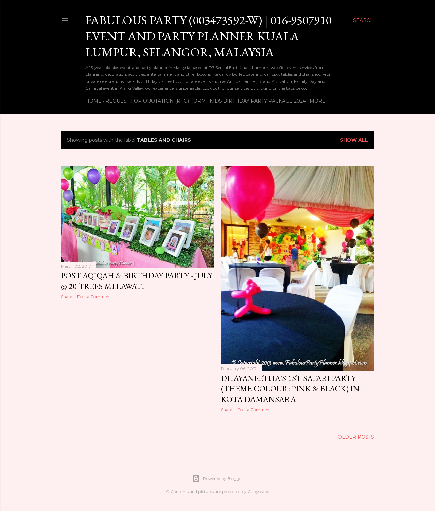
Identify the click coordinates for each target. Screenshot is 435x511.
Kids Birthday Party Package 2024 (258, 101)
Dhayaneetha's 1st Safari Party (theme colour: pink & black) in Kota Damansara (290, 388)
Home (93, 101)
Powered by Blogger (223, 478)
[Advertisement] (137, 363)
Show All (354, 140)
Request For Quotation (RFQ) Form (155, 101)
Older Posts (356, 437)
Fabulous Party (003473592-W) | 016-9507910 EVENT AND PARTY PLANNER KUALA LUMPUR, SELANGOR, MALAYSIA (208, 36)
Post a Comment (94, 296)
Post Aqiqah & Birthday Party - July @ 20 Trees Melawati (136, 280)
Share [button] (66, 296)
